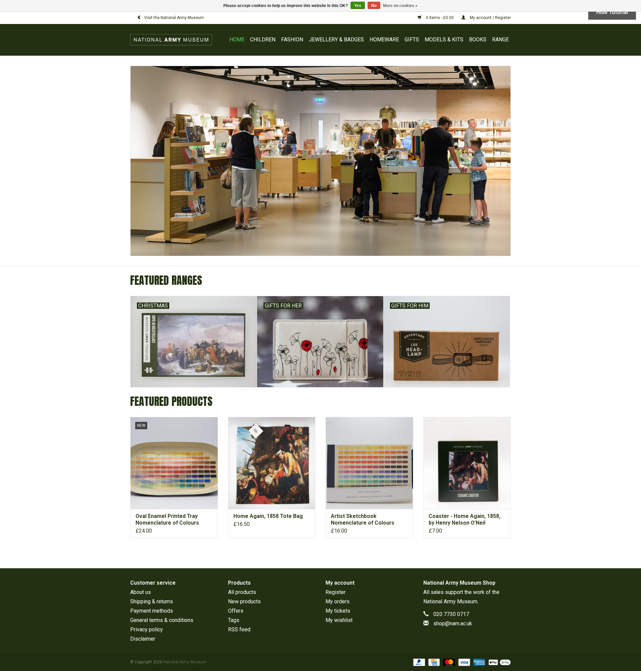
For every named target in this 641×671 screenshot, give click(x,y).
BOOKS (477, 39)
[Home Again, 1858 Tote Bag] (272, 463)
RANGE (500, 39)
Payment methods (151, 611)
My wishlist (339, 620)
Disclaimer (142, 639)
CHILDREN (262, 39)
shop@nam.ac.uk (452, 623)
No (374, 5)
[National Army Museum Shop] (172, 39)
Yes (357, 5)
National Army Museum (450, 601)
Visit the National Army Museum (174, 17)
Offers (235, 611)
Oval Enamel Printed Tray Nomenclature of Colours (167, 519)
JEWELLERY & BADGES (336, 39)
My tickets (338, 611)
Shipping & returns (151, 601)
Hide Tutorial (612, 12)
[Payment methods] (418, 662)
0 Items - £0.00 (440, 17)
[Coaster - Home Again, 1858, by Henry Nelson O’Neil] (467, 463)
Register (336, 592)
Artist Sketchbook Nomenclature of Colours (362, 519)
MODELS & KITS (444, 39)
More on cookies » (400, 5)
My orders (338, 601)
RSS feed (239, 629)
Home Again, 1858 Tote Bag (268, 516)
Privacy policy (146, 629)
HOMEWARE (384, 39)
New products (244, 601)
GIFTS (412, 39)
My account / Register (490, 17)
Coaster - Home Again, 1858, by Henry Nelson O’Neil (464, 519)
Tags (233, 620)
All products (242, 592)
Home (236, 39)
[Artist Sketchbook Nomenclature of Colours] (369, 463)
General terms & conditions (161, 620)
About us (140, 592)
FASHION (292, 39)
